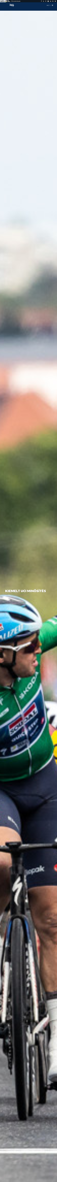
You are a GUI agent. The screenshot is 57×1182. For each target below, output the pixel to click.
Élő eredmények (15, 1)
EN (50, 5)
